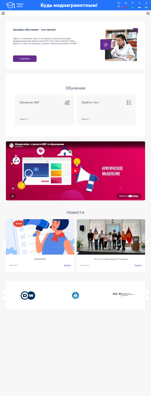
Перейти (67, 265)
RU (119, 3)
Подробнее (25, 59)
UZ (146, 3)
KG (126, 3)
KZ (133, 3)
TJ (139, 3)
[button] (147, 246)
